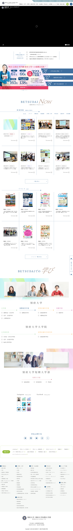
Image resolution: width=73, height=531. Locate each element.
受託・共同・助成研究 (35, 474)
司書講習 (66, 449)
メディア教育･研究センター (18, 451)
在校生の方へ (44, 1)
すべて (24, 113)
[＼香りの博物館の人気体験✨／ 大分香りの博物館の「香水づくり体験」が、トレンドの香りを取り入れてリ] (29, 409)
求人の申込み (63, 478)
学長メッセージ (19, 468)
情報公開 (3, 484)
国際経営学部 (19, 474)
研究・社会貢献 (39, 4)
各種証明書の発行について (51, 482)
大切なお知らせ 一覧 (20, 58)
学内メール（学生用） (24, 449)
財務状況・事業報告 (5, 472)
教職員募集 (4, 488)
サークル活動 (48, 474)
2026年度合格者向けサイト (51, 495)
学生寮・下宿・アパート (50, 472)
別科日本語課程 (19, 491)
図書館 (59, 449)
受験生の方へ (37, 1)
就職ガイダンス (63, 472)
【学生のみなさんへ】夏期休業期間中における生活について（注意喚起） (43, 56)
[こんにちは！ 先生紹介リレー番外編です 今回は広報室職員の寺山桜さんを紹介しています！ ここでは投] (24, 404)
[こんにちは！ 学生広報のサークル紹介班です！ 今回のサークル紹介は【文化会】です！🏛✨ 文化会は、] (19, 409)
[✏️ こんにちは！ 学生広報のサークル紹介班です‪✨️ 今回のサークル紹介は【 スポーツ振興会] (29, 404)
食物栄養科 (19, 501)
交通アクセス (63, 484)
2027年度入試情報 (49, 497)
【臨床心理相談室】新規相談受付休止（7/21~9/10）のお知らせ (41, 58)
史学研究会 (33, 482)
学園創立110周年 (5, 486)
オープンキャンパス (71, 265)
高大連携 (68, 113)
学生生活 (45, 4)
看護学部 (18, 478)
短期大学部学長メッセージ (21, 499)
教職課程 (18, 482)
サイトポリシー (63, 495)
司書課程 (18, 484)
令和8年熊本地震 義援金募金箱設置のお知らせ (38, 52)
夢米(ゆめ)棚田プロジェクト (36, 487)
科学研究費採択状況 (34, 472)
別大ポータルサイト (50, 449)
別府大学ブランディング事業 (36, 480)
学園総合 (21, 4)
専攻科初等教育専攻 (20, 505)
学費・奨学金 (48, 470)
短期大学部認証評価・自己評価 (22, 507)
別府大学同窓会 (52, 451)
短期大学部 (33, 4)
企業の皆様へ (59, 1)
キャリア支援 (56, 4)
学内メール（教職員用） (38, 449)
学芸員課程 (19, 487)
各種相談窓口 (48, 478)
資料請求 (71, 257)
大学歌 (18, 470)
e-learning (15, 449)
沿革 (2, 470)
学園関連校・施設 (42, 451)
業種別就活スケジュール (65, 474)
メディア (30, 113)
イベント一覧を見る (36, 256)
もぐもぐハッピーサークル (35, 489)
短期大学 (62, 113)
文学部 (18, 472)
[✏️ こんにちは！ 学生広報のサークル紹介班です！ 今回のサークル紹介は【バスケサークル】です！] (24, 409)
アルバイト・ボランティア (51, 476)
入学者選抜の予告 (49, 490)
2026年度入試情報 (49, 493)
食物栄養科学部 (19, 476)
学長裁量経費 (33, 476)
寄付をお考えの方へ (67, 1)
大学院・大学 (49, 113)
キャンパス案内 (49, 480)
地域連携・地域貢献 (34, 491)
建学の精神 (4, 468)
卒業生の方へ (52, 1)
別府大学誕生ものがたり (6, 492)
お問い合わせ (63, 486)
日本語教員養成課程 (20, 489)
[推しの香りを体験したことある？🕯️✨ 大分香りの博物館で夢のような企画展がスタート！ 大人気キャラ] (19, 399)
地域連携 (42, 113)
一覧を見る (37, 181)
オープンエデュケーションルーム (19, 454)
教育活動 (32, 468)
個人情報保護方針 (64, 493)
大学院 (18, 480)
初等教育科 (19, 503)
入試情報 (50, 4)
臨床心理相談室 (31, 451)
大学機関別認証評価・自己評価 (22, 493)
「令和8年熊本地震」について (35, 54)
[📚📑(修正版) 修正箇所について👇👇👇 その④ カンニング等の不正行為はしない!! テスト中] (24, 399)
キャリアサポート (64, 470)
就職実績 (62, 476)
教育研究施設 (33, 493)
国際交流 (36, 113)
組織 (2, 476)
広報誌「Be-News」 (5, 490)
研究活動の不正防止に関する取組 (37, 478)
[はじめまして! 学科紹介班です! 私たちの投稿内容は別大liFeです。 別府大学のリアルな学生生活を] (19, 404)
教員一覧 (32, 470)
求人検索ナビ (63, 468)
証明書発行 (63, 490)
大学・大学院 (26, 4)
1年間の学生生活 (49, 468)
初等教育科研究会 (34, 484)
